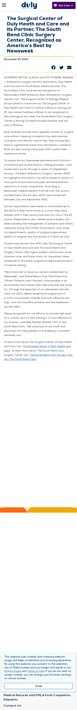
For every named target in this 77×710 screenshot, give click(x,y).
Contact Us (12, 705)
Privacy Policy (12, 671)
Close (38, 686)
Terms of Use (35, 671)
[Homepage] (29, 5)
